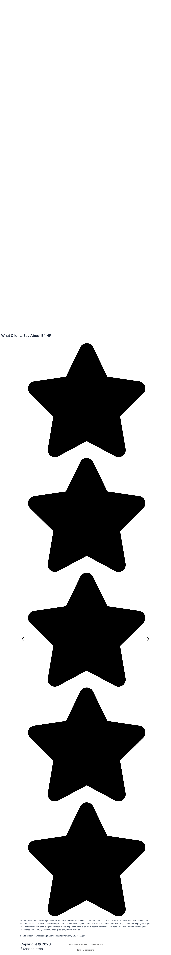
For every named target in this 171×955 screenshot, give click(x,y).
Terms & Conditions (85, 950)
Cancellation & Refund (77, 944)
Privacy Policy (97, 944)
